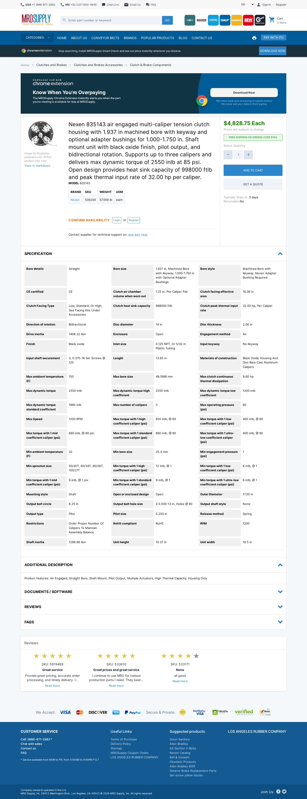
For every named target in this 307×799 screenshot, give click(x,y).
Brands (130, 38)
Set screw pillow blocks (186, 775)
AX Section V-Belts (183, 748)
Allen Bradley (179, 744)
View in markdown (37, 165)
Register (134, 220)
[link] (153, 93)
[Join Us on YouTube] (284, 791)
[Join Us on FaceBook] (278, 791)
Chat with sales (31, 744)
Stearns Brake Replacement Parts (193, 770)
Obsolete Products (183, 762)
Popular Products (157, 38)
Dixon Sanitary (180, 739)
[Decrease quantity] (228, 154)
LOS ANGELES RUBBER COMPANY (134, 757)
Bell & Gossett (179, 757)
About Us (79, 38)
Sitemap (116, 748)
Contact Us (202, 38)
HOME (62, 38)
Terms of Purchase (124, 739)
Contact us (28, 748)
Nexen (75, 199)
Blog (183, 38)
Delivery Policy (121, 744)
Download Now (244, 92)
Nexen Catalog (180, 753)
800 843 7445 (138, 235)
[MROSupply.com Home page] (37, 20)
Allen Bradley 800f (182, 766)
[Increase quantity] (248, 154)
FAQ (24, 753)
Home (25, 65)
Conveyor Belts (105, 38)
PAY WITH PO (274, 37)
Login (116, 220)
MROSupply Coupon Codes (130, 753)
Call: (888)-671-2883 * (36, 739)
